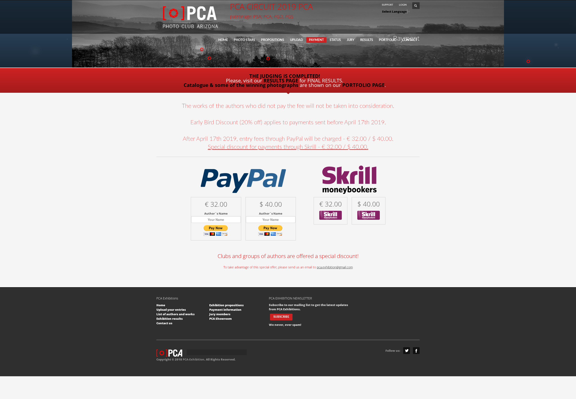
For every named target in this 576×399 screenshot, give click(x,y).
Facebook (416, 350)
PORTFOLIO (387, 40)
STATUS (335, 40)
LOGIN (403, 5)
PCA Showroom (220, 319)
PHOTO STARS (244, 40)
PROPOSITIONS (272, 40)
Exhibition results (169, 319)
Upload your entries (171, 310)
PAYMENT (316, 40)
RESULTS (366, 40)
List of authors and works (175, 314)
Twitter (406, 350)
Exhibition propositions (226, 305)
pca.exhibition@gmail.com (335, 267)
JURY (350, 40)
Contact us (164, 323)
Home (160, 305)
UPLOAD (296, 40)
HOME (223, 40)
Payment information (225, 310)
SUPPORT (387, 5)
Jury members (219, 314)
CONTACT (409, 40)
